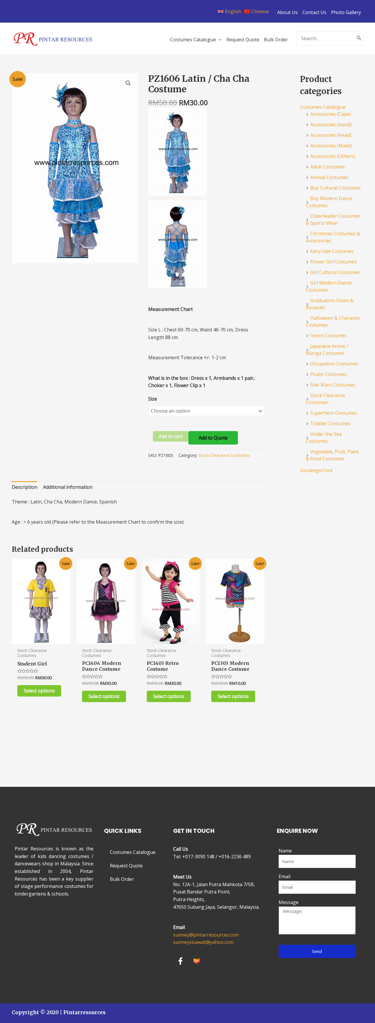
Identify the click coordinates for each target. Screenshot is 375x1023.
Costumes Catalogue (323, 107)
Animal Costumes (329, 177)
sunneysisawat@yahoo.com (203, 942)
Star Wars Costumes (332, 385)
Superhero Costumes (333, 413)
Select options (39, 690)
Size (152, 399)
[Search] (359, 38)
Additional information (68, 487)
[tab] (24, 487)
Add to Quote (213, 438)
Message (289, 902)
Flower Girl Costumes (333, 261)
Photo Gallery (346, 12)
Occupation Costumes (334, 363)
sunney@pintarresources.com (206, 935)
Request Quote (126, 865)
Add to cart (171, 436)
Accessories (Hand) (331, 124)
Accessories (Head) (330, 135)
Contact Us (314, 12)
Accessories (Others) (332, 156)
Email (284, 876)
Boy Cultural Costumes (335, 188)
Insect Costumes (328, 335)
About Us (287, 12)
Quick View (41, 638)
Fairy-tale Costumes (332, 251)
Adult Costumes (327, 167)
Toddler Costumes (330, 423)
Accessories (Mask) (331, 145)
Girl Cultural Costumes (335, 272)
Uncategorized (316, 470)
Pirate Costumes (328, 374)
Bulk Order (122, 879)
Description (24, 487)
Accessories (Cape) (330, 114)
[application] (219, 39)
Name (285, 850)
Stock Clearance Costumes (224, 455)
